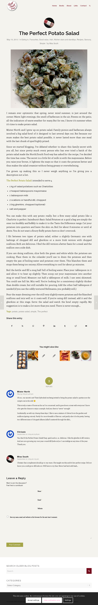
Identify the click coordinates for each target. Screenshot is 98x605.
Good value (43, 39)
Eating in (25, 39)
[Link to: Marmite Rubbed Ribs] (75, 355)
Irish (51, 39)
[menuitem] (54, 5)
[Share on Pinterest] (44, 326)
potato (15, 311)
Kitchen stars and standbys (65, 39)
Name (40, 491)
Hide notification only (52, 600)
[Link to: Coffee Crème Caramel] (86, 356)
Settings (68, 600)
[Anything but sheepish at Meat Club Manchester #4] (2, 302)
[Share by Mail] (86, 326)
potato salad (24, 311)
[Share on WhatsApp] (33, 326)
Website (40, 508)
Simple (42, 43)
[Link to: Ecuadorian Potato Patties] (33, 356)
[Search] (90, 5)
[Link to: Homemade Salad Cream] (43, 356)
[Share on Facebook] (12, 326)
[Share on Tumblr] (65, 326)
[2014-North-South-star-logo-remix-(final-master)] (12, 5)
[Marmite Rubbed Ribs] (96, 302)
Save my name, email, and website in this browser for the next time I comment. (33, 517)
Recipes (80, 39)
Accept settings (33, 600)
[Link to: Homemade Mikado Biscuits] (22, 360)
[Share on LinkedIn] (54, 326)
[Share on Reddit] (75, 326)
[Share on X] (22, 326)
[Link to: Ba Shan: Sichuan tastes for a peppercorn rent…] (11, 356)
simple (33, 311)
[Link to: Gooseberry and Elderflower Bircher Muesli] (54, 356)
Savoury (87, 39)
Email (40, 500)
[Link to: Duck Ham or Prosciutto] (65, 356)
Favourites (34, 39)
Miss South (53, 43)
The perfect (42, 311)
